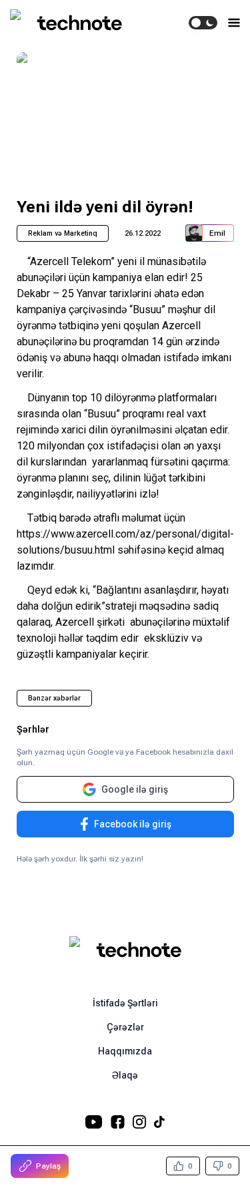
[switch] (203, 22)
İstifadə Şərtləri (125, 1003)
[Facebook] (118, 1122)
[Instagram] (139, 1122)
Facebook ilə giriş (132, 824)
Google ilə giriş (134, 789)
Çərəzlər (125, 1027)
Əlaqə (125, 1075)
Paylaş (48, 1166)
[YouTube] (94, 1122)
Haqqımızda (125, 1051)
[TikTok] (159, 1122)
